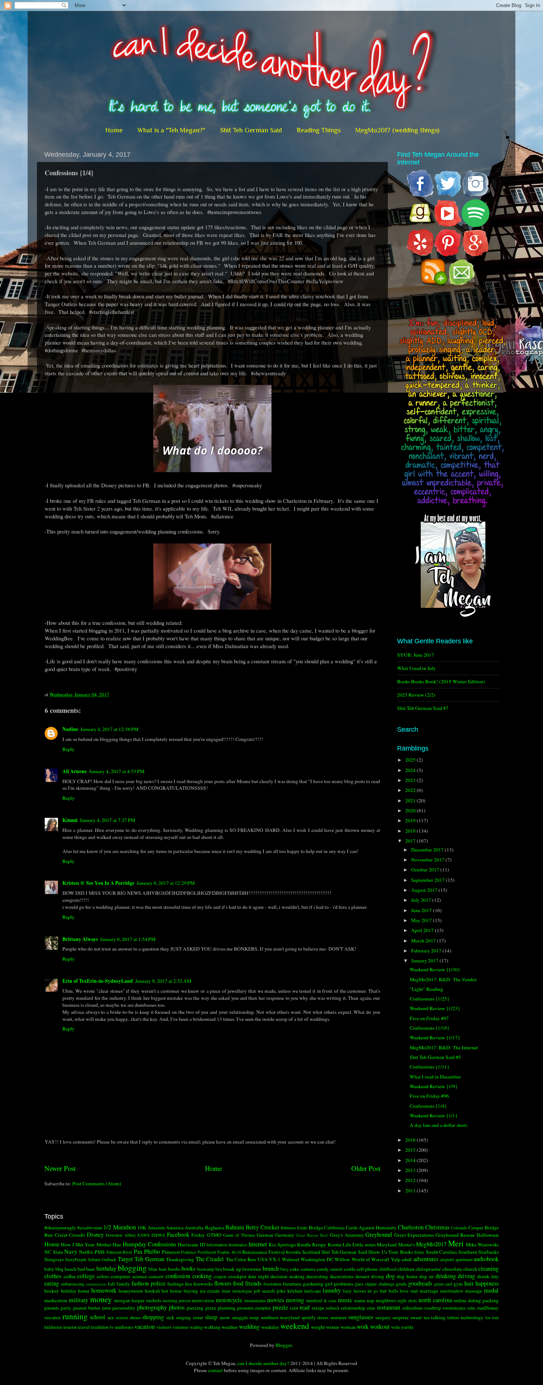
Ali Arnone (74, 771)
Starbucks (488, 1252)
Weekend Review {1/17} (435, 1037)
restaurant (388, 1307)
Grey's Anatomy (347, 1235)
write (395, 1327)
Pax (138, 1251)
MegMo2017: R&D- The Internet (444, 1047)
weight (318, 1327)
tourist (70, 1327)
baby (49, 1269)
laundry (332, 1290)
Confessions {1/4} (428, 1106)
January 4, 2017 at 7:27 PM (107, 820)
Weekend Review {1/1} (433, 1115)
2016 (411, 1140)
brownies (251, 1269)
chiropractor (428, 1269)
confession (177, 1276)
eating (51, 1283)
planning (227, 1307)
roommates (454, 1307)
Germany (284, 1235)
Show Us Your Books (390, 1252)
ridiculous (412, 1307)
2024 (411, 770)
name (359, 1300)
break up (232, 1269)
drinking (446, 1276)
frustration (272, 1284)
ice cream (210, 1290)
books (188, 1268)
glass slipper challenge (375, 1284)
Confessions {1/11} (429, 1066)
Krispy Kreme (326, 1244)
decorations (342, 1276)
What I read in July (416, 668)
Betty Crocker (262, 1227)
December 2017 (428, 849)
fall (111, 1283)
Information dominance (226, 1244)
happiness (487, 1283)
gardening (313, 1283)
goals (401, 1283)
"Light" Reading (426, 989)
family (123, 1283)
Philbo (152, 1251)
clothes (52, 1276)
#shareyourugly (60, 1227)
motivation (203, 1300)
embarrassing (72, 1284)
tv (112, 1327)
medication (55, 1300)
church (470, 1269)
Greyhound (378, 1234)
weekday (270, 1327)
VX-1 (274, 1259)
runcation (52, 1317)
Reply (68, 749)
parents (51, 1307)
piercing (195, 1307)
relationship (353, 1307)
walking (212, 1327)
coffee (70, 1276)
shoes (135, 1317)
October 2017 (425, 869)
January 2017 (425, 960)
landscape (312, 1291)
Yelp (395, 1259)
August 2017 (424, 890)
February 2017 (427, 950)
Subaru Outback (102, 1259)
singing (183, 1317)
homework (103, 1290)
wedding (249, 1327)
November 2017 (428, 859)
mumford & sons (321, 1300)
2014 (411, 1160)
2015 (411, 1150)
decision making (287, 1276)
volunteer (181, 1327)
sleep (211, 1317)
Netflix (86, 1252)
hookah (152, 1290)
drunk (483, 1276)
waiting (196, 1327)
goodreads (420, 1283)
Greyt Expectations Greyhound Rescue (434, 1235)
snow (224, 1317)
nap (370, 1300)
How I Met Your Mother (86, 1244)
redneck (332, 1308)
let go (373, 1291)
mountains (255, 1300)
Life (347, 1244)
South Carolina (441, 1252)
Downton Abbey (121, 1235)
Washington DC (317, 1259)
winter (332, 1327)
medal (491, 1290)
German (265, 1235)
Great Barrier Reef (312, 1235)
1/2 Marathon (119, 1227)
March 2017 (424, 940)
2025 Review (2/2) (416, 694)
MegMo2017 (431, 1244)
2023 (411, 780)
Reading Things (319, 130)
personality (123, 1307)
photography (152, 1307)
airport (447, 1259)
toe (488, 1317)
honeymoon (131, 1290)
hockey (51, 1290)
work (363, 1327)
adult (407, 1259)
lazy (347, 1290)
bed (81, 1269)
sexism (122, 1317)
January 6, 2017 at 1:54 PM (128, 939)
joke (281, 1290)
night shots (407, 1300)
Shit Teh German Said (251, 130)
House (51, 1244)
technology (472, 1317)
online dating (467, 1300)
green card (443, 1284)
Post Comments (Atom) (96, 1183)
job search (264, 1290)
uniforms (124, 1327)
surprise (400, 1317)
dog (390, 1276)
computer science (129, 1276)
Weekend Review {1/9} (433, 1086)
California (334, 1227)
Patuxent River (119, 1252)
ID (202, 1244)
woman (348, 1327)
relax (371, 1308)
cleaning (488, 1268)
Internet (258, 1244)
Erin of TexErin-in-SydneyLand (97, 981)
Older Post (365, 1168)
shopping (153, 1317)
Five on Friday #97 (429, 1018)
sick (170, 1317)
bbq (59, 1269)
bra (218, 1269)
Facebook (178, 1234)
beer (90, 1269)
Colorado (459, 1227)
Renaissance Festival (263, 1252)
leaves (360, 1290)
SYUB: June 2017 (415, 654)
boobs (174, 1269)
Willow (342, 1259)
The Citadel (209, 1259)
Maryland (387, 1244)
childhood (387, 1269)
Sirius (419, 1252)
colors (103, 1276)
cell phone (367, 1269)
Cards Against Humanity (371, 1227)
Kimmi (70, 820)
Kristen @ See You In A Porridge (98, 883)
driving (466, 1276)
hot (164, 1290)
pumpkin (263, 1308)
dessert (362, 1276)
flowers (222, 1283)
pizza (210, 1307)
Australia (194, 1227)
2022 (411, 790)
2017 (411, 840)
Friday (198, 1235)
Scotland (311, 1252)
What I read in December (435, 1076)
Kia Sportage (282, 1244)
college (86, 1276)
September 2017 (428, 880)
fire (188, 1283)
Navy (70, 1251)
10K (141, 1227)
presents (245, 1307)
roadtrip (432, 1307)
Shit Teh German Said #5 (435, 1057)
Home (114, 130)
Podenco (188, 1252)
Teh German (149, 1259)
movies (275, 1300)
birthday (106, 1268)
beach (70, 1269)
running (75, 1316)
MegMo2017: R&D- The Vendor (443, 979)
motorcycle (229, 1300)
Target (125, 1259)
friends (253, 1283)
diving (377, 1276)
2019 (411, 820)
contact (215, 1370)
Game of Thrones (239, 1235)
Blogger (284, 1345)
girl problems (339, 1283)
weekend (294, 1325)
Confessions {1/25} (429, 998)
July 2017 (421, 900)
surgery (383, 1317)
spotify (308, 1317)
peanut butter (86, 1307)
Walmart (291, 1259)
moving (295, 1300)
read (305, 1307)
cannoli (336, 1269)
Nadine (70, 729)
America (175, 1227)
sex (110, 1317)
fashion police (148, 1283)
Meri (456, 1243)
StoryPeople (75, 1259)
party (66, 1307)
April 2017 (423, 930)
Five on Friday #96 (429, 1096)
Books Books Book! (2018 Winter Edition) (441, 681)
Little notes (363, 1244)
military (78, 1300)
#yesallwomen (89, 1227)
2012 (411, 1180)
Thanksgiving (180, 1259)
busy (284, 1269)
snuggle (240, 1317)
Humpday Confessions (149, 1244)
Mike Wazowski (482, 1244)
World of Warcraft (371, 1259)
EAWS (143, 1235)
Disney (95, 1234)
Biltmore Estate (294, 1227)
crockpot (237, 1276)
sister (198, 1317)
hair (469, 1283)
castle (349, 1269)
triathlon (100, 1327)
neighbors (386, 1300)
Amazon (156, 1227)
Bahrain (234, 1227)
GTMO (214, 1235)
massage (473, 1290)
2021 (411, 800)
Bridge (316, 1227)
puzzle (280, 1307)
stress (322, 1317)
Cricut (61, 1235)
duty (495, 1276)
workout (380, 1327)
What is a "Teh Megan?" (171, 130)
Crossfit (77, 1235)
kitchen (295, 1290)
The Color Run (241, 1259)
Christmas (437, 1227)
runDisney (488, 1307)
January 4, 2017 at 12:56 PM (110, 729)
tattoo (453, 1317)
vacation (144, 1327)
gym (458, 1283)
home (83, 1290)
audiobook (486, 1259)
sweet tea (420, 1317)
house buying (184, 1290)
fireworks (203, 1283)
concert (156, 1276)
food (238, 1283)
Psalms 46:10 (229, 1252)
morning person (177, 1300)
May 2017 (422, 920)
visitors (163, 1327)
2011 (411, 1190)
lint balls (389, 1290)
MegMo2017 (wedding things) (397, 130)
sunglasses (360, 1317)
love (404, 1290)
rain (294, 1307)
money (101, 1299)
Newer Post (60, 1168)
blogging (132, 1267)
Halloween (488, 1235)
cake (294, 1269)
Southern (467, 1252)
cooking (202, 1276)
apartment (463, 1259)
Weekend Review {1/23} (435, 1008)
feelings (175, 1283)
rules (471, 1308)
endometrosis (96, 1284)
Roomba (293, 1252)
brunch (271, 1268)
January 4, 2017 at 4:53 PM (116, 771)
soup (254, 1317)
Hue (117, 1244)
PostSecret (207, 1252)
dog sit (426, 1276)
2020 (411, 810)
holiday (68, 1290)
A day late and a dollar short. (439, 1125)
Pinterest (171, 1252)
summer (338, 1317)
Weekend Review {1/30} (435, 969)
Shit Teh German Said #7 (422, 708)
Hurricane (188, 1244)
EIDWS (158, 1235)
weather (230, 1327)
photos (177, 1307)
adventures (425, 1259)
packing (490, 1300)
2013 (411, 1170)
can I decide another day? (263, 1363)
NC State (53, 1252)
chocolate (452, 1269)
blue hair (157, 1269)
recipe (318, 1307)
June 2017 (422, 910)
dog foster (407, 1276)
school (97, 1317)
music (345, 1300)
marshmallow (452, 1291)
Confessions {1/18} (429, 1028)
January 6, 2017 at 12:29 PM (166, 883)
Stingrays (54, 1259)
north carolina (435, 1300)
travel (84, 1327)
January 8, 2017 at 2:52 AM (163, 981)
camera (308, 1269)
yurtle (407, 1327)
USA (262, 1259)
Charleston (411, 1227)
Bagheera (214, 1227)
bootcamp (205, 1269)
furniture (292, 1283)
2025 (411, 759)
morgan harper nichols (137, 1300)
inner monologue (237, 1291)
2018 (411, 830)
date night (258, 1276)
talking (438, 1317)
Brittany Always (80, 939)
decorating (317, 1276)
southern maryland (280, 1317)
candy (323, 1269)
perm (106, 1308)
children (405, 1269)
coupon (220, 1276)
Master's (406, 1244)
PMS (100, 1252)
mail (414, 1291)
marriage (429, 1290)
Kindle (304, 1244)
